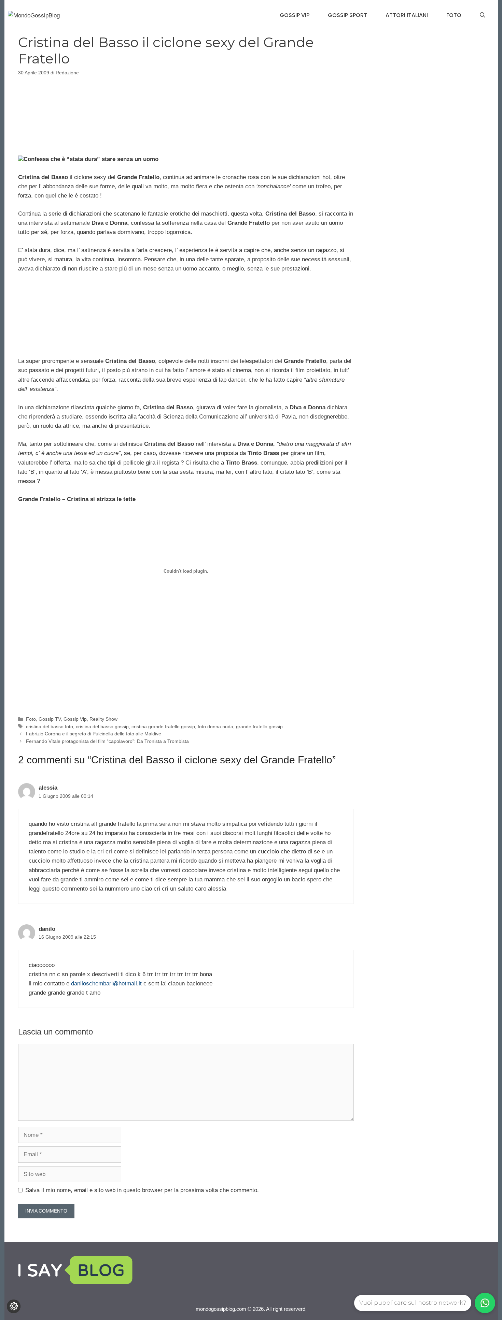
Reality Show (103, 719)
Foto (453, 15)
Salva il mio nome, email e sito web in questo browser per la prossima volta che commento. (142, 1190)
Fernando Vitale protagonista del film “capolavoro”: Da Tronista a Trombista (107, 741)
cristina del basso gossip (102, 726)
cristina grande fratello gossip (163, 726)
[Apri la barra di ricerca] (482, 15)
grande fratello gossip (259, 726)
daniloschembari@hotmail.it (106, 983)
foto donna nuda (215, 726)
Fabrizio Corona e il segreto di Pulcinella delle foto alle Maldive (93, 733)
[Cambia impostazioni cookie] (13, 1306)
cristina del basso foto (49, 726)
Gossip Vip (294, 15)
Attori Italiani (407, 15)
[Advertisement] (185, 114)
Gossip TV (50, 719)
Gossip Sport (347, 15)
